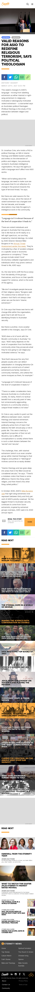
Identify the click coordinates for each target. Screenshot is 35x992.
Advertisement (28, 145)
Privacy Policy (23, 981)
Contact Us (6, 985)
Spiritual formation (24, 948)
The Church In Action (25, 952)
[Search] (27, 4)
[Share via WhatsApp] (16, 77)
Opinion (21, 959)
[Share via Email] (22, 77)
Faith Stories (5, 959)
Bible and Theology (8, 963)
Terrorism (15, 37)
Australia (5, 37)
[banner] (5, 4)
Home (3, 948)
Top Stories (5, 952)
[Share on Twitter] (10, 77)
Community (6, 988)
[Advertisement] (17, 133)
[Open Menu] (32, 4)
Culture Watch (6, 956)
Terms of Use (23, 984)
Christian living (23, 956)
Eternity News (13, 944)
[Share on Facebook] (4, 77)
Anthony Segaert (9, 83)
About (4, 981)
